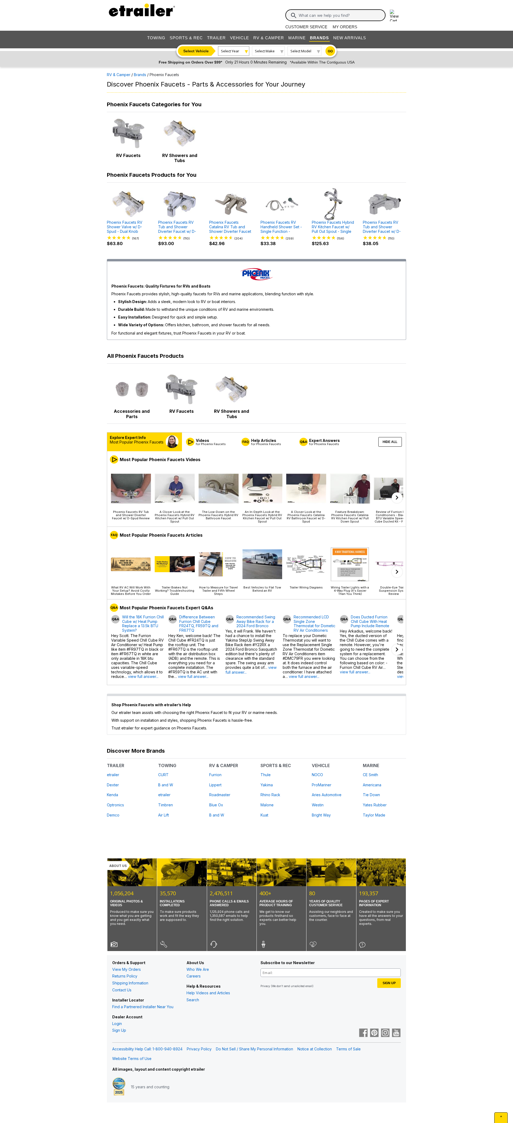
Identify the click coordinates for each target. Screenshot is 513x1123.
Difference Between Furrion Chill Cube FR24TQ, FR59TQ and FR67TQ (198, 624)
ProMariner (321, 785)
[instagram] (385, 1033)
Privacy (265, 986)
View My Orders (126, 969)
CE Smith (370, 774)
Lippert (215, 785)
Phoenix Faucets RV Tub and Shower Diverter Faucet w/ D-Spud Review (131, 515)
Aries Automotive (326, 794)
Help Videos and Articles (208, 993)
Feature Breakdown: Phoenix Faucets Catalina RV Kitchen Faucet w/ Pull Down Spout (350, 516)
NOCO (317, 774)
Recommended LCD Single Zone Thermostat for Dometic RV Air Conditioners (314, 624)
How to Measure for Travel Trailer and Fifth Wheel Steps (218, 590)
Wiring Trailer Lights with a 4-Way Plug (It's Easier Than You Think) (350, 590)
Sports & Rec (186, 38)
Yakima (267, 785)
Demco (113, 815)
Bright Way (321, 815)
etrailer (113, 774)
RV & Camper (268, 38)
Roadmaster (219, 794)
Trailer (216, 38)
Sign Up (119, 1030)
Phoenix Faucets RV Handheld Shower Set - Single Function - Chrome (281, 227)
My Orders (345, 27)
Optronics (115, 805)
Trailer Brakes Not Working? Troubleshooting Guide (174, 590)
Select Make (265, 51)
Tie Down (371, 794)
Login (117, 1023)
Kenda (112, 794)
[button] (397, 497)
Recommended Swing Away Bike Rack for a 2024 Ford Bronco (255, 621)
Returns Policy (124, 976)
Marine (297, 38)
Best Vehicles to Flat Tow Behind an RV (262, 589)
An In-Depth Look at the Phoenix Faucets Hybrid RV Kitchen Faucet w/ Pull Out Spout (262, 516)
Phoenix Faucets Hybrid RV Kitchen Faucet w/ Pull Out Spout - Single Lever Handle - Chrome (333, 227)
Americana (372, 785)
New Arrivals (349, 38)
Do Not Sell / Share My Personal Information (254, 1049)
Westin (318, 805)
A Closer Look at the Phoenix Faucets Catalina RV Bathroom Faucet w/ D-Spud (306, 516)
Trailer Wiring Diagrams (306, 587)
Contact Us (121, 990)
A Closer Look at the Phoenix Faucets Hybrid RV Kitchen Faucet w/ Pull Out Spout (175, 516)
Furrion (215, 774)
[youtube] (396, 1033)
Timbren (165, 805)
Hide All (390, 442)
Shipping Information (130, 983)
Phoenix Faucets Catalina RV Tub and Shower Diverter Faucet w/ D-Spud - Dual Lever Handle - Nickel (230, 227)
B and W (165, 785)
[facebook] (363, 1033)
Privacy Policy (199, 1049)
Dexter (113, 785)
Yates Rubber (375, 805)
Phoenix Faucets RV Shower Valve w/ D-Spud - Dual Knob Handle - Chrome (124, 227)
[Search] (294, 15)
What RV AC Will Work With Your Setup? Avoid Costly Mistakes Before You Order (131, 590)
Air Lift (163, 815)
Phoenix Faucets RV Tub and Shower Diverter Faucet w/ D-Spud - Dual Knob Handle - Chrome (177, 227)
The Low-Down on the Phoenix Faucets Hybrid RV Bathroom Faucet (218, 515)
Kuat (264, 815)
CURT (163, 774)
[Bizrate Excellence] (119, 1087)
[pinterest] (374, 1033)
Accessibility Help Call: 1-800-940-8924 (147, 1049)
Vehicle (239, 38)
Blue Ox (216, 805)
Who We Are (197, 969)
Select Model (300, 51)
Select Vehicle (196, 51)
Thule (266, 774)
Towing (156, 38)
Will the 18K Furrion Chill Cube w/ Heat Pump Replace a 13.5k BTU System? (143, 624)
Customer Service (306, 27)
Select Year (230, 51)
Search (192, 1000)
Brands (319, 38)
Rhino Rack (270, 794)
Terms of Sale (348, 1049)
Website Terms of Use (131, 1058)
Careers (193, 976)
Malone (267, 805)
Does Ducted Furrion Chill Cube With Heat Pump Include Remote (370, 621)
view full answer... (143, 676)
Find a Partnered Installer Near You (142, 1006)
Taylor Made (374, 815)
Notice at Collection (314, 1049)
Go (330, 51)
